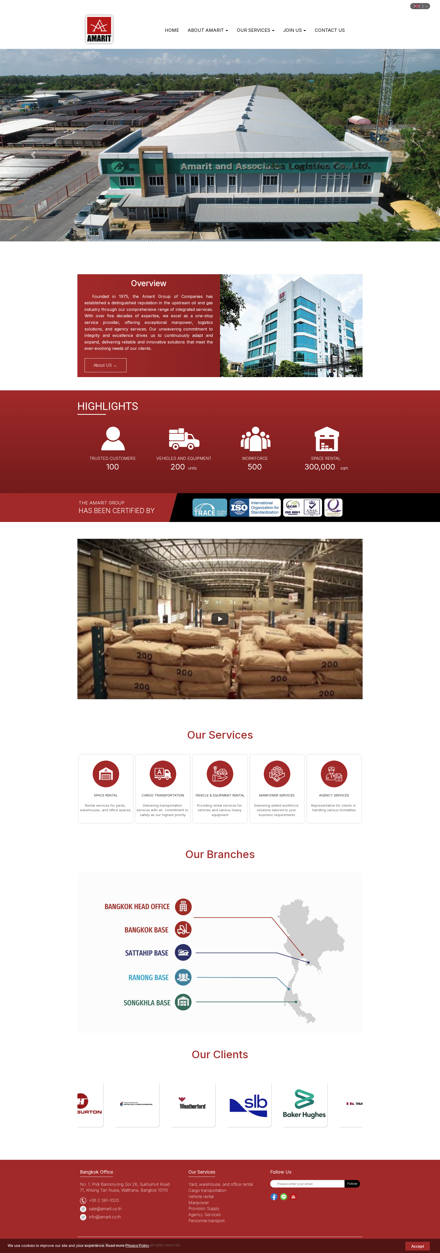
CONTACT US (330, 30)
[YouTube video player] (220, 619)
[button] (33, 155)
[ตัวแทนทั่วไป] (334, 773)
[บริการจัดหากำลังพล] (277, 773)
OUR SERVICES (254, 30)
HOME (172, 30)
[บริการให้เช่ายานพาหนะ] (220, 773)
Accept (417, 1246)
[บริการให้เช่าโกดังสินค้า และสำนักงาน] (105, 773)
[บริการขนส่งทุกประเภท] (162, 773)
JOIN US (293, 30)
